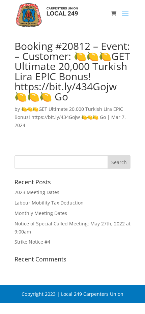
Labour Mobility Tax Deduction (49, 202)
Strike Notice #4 (32, 242)
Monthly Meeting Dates (40, 213)
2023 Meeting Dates (36, 192)
